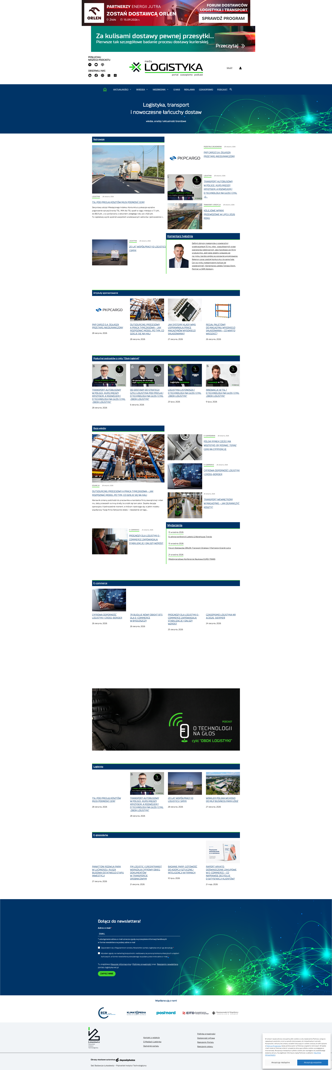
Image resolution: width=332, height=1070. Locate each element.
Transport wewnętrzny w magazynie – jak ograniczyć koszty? (221, 503)
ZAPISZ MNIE (106, 973)
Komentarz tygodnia (180, 236)
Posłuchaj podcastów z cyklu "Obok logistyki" (116, 358)
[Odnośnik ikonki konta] (240, 68)
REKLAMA (189, 89)
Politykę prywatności (141, 964)
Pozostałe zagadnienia (213, 146)
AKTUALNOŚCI (120, 89)
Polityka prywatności (206, 1034)
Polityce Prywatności (274, 1046)
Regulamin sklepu (205, 1047)
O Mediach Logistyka (152, 1042)
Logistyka (96, 196)
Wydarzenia (174, 525)
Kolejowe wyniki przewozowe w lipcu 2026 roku (219, 214)
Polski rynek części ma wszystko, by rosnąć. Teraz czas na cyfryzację (220, 445)
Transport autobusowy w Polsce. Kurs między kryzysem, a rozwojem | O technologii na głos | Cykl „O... (220, 189)
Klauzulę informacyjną (120, 964)
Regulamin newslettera (167, 964)
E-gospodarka (209, 435)
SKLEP (229, 68)
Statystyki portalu (151, 1046)
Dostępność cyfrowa (206, 1038)
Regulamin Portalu (205, 1042)
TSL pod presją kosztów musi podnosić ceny (118, 202)
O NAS (176, 89)
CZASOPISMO (206, 89)
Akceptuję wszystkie (312, 1063)
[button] (130, 89)
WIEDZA (140, 89)
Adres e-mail (104, 928)
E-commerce (209, 465)
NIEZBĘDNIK (159, 89)
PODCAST (222, 89)
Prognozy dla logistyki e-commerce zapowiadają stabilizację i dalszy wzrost (146, 539)
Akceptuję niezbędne (280, 1063)
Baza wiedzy (99, 428)
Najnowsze (99, 139)
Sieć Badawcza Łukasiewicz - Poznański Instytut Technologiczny (118, 1066)
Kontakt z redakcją (151, 1038)
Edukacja (95, 485)
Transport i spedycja (212, 204)
